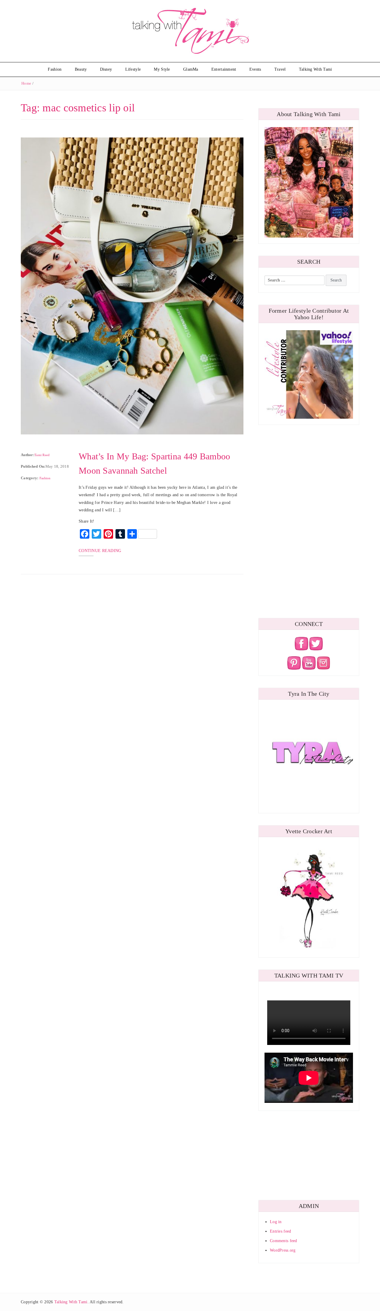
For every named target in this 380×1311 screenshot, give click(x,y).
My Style (162, 69)
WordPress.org (283, 1250)
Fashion (54, 69)
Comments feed (283, 1241)
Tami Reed (42, 455)
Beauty (81, 69)
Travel (280, 69)
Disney (106, 69)
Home (26, 83)
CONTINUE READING (100, 550)
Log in (276, 1222)
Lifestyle (133, 69)
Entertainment (223, 69)
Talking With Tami (315, 69)
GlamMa (190, 69)
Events (255, 69)
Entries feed (280, 1231)
